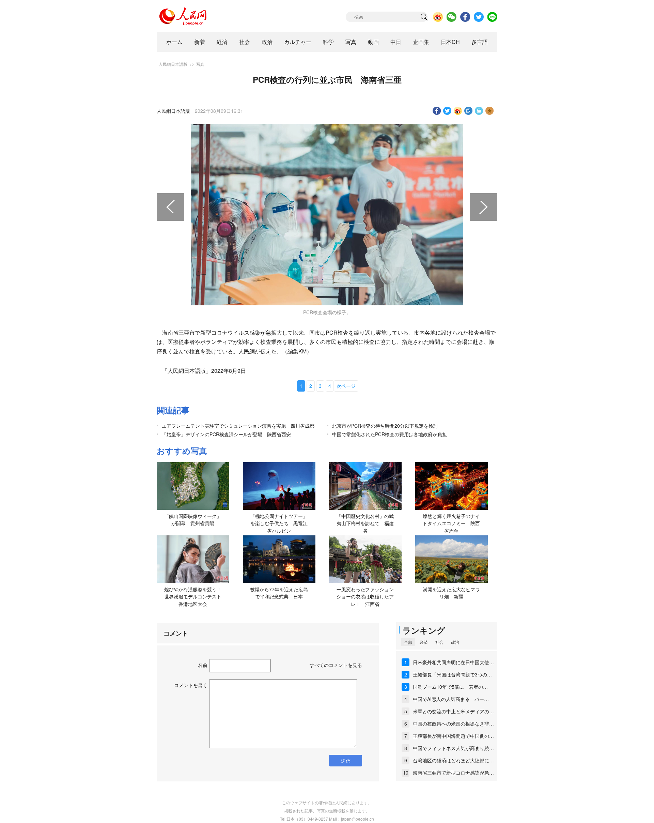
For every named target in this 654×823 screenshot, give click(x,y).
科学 (328, 42)
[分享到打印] (479, 111)
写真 (350, 42)
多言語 (479, 42)
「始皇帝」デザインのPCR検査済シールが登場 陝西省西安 (226, 434)
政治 (267, 42)
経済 (222, 42)
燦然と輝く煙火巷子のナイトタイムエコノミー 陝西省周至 (451, 523)
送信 (346, 760)
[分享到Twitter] (447, 111)
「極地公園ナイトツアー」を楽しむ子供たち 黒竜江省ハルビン (279, 523)
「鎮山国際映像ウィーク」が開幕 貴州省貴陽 (192, 520)
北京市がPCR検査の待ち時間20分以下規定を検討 (385, 425)
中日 (395, 42)
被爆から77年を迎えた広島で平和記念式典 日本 (279, 593)
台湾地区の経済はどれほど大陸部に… (453, 760)
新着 (199, 42)
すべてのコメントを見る (336, 664)
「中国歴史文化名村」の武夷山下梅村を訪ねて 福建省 (365, 523)
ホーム (174, 42)
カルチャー (297, 42)
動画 (373, 42)
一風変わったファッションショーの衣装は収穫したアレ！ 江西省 (365, 596)
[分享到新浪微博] (458, 111)
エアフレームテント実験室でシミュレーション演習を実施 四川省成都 (238, 425)
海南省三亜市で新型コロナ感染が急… (453, 772)
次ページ (346, 385)
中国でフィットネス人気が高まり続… (453, 748)
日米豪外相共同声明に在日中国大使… (453, 662)
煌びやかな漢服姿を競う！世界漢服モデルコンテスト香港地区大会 (192, 596)
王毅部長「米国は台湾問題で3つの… (452, 674)
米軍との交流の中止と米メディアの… (453, 711)
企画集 (421, 42)
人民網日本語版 (173, 64)
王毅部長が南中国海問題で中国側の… (453, 735)
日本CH (450, 42)
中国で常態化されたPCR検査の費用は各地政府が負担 (389, 434)
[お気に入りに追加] (489, 111)
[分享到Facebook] (437, 111)
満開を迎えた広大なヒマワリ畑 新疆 (451, 593)
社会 (244, 42)
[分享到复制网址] (468, 111)
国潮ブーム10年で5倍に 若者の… (450, 686)
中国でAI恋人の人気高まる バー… (451, 699)
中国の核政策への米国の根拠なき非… (453, 723)
